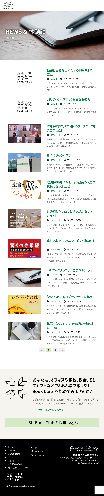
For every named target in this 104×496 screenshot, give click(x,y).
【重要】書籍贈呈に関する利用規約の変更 (70, 72)
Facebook (39, 451)
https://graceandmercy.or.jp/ (88, 463)
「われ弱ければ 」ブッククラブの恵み (69, 297)
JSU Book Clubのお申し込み (52, 422)
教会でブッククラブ (59, 155)
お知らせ (54, 78)
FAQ (9, 457)
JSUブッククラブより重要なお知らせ (70, 99)
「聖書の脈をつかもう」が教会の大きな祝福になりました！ (71, 184)
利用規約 (37, 410)
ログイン (36, 447)
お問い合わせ (18, 467)
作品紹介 (11, 450)
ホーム (10, 447)
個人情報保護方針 (54, 410)
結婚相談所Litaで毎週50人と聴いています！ (70, 213)
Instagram (39, 455)
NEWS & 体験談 (14, 454)
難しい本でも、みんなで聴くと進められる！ (71, 243)
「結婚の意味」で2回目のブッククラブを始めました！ (71, 128)
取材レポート (55, 134)
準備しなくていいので (70, 326)
